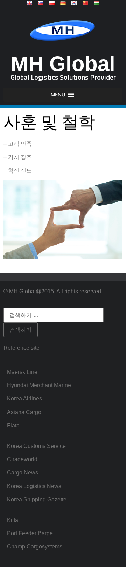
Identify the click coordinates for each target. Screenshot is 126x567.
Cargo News (22, 473)
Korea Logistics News (34, 486)
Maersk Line (22, 372)
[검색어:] (54, 315)
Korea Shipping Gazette (36, 499)
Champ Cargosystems (34, 547)
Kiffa (12, 520)
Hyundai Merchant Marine (39, 385)
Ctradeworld (22, 459)
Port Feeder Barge (30, 533)
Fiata (13, 425)
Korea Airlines (24, 399)
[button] (58, 95)
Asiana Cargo (24, 412)
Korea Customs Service (36, 446)
